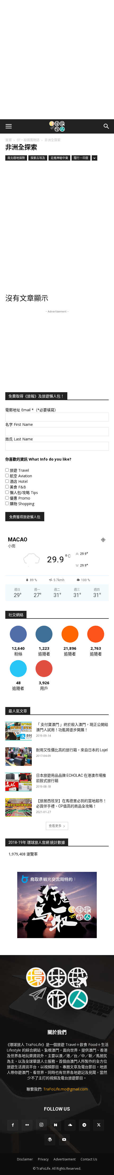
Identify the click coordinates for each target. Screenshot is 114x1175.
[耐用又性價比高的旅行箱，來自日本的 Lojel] (18, 756)
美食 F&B (18, 486)
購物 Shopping (22, 503)
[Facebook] (12, 1125)
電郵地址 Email (31, 409)
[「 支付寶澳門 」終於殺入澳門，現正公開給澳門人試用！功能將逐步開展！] (18, 731)
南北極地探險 (16, 158)
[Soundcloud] (70, 1125)
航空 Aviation (21, 475)
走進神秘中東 (59, 158)
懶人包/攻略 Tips (24, 492)
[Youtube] (64, 1139)
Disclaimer (25, 1159)
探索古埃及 (37, 158)
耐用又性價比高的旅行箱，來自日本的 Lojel (72, 750)
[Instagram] (41, 1125)
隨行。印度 (81, 158)
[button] (8, 126)
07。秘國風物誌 (28, 140)
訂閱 (44, 662)
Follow (44, 628)
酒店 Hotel (19, 481)
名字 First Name (19, 424)
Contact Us (89, 1159)
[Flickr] (27, 1125)
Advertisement (65, 1159)
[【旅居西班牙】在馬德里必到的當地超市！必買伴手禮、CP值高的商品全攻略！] (18, 807)
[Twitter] (98, 1125)
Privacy (43, 1159)
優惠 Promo (20, 498)
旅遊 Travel (19, 470)
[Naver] (55, 1125)
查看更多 (55, 826)
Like (18, 628)
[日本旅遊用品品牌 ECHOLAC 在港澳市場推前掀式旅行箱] (18, 782)
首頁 (8, 140)
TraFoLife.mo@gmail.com (65, 1089)
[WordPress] (50, 1139)
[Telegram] (84, 1125)
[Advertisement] (57, 60)
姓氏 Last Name (19, 438)
